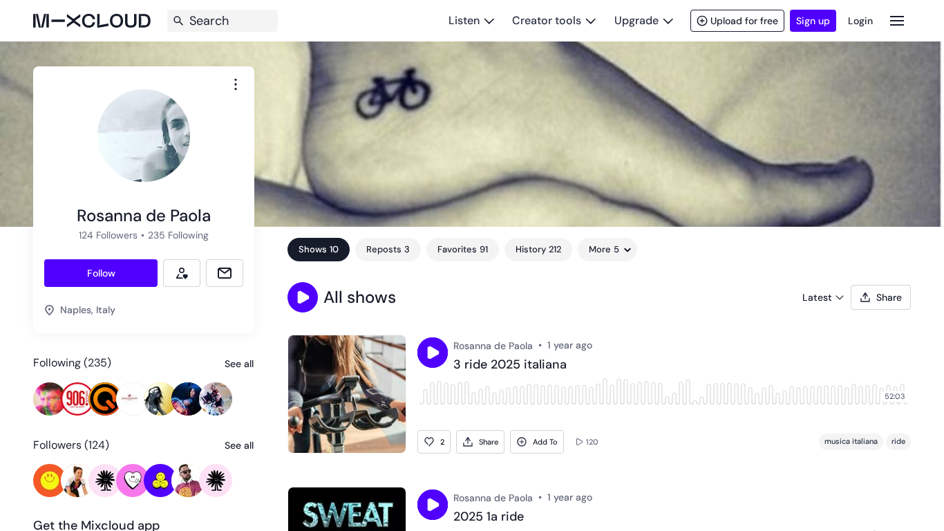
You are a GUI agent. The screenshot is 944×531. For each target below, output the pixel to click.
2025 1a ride (488, 517)
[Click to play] (432, 352)
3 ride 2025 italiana (510, 365)
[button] (302, 297)
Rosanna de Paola (493, 345)
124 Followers (108, 235)
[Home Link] (92, 21)
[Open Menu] (897, 20)
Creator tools (546, 20)
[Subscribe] (181, 273)
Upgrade (636, 20)
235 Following (178, 235)
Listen (464, 20)
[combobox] (235, 84)
